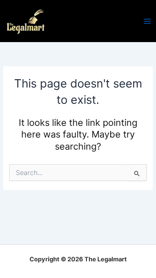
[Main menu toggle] (147, 21)
